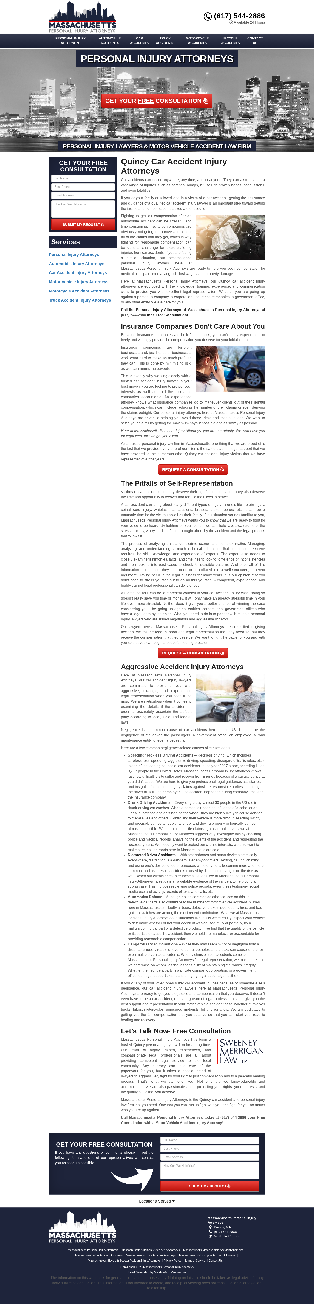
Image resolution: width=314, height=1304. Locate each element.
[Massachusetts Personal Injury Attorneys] (82, 1227)
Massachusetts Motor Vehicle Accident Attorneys (213, 1250)
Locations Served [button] (155, 1201)
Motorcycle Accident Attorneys (79, 291)
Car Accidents (139, 40)
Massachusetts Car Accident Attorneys (99, 1255)
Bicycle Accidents (230, 40)
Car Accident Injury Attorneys (78, 272)
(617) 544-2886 (238, 16)
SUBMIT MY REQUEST (82, 224)
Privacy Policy (172, 1260)
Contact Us (255, 40)
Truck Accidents (165, 40)
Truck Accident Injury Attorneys (80, 300)
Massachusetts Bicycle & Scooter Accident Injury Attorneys (124, 1260)
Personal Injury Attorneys (70, 40)
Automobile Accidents (110, 40)
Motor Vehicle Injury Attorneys (78, 282)
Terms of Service (195, 1260)
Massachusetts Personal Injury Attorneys (93, 1250)
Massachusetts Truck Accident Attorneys (151, 1255)
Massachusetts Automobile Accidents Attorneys (151, 1250)
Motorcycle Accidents (197, 40)
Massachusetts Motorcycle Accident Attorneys (207, 1255)
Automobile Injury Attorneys (76, 263)
